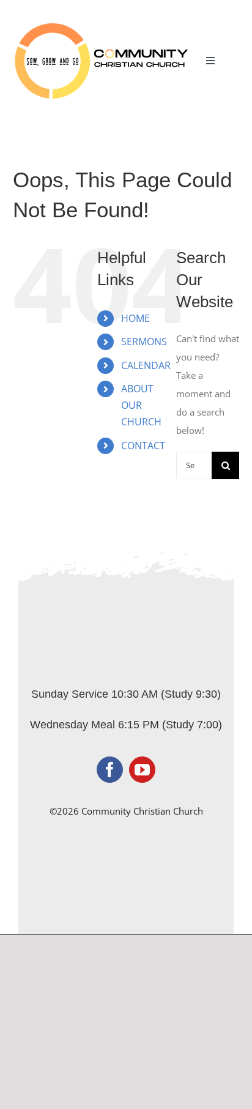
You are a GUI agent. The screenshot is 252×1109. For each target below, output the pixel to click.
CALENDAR (146, 365)
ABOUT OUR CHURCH (141, 405)
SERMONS (144, 341)
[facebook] (110, 769)
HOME (135, 318)
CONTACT (143, 445)
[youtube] (142, 769)
